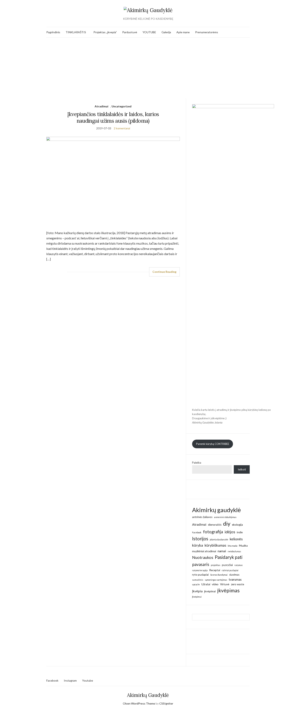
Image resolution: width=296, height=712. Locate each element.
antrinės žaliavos (202, 517)
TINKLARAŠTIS (76, 32)
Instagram (70, 680)
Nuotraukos (202, 557)
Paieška (196, 462)
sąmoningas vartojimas (216, 579)
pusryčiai (227, 565)
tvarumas (235, 579)
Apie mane (183, 32)
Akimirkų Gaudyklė (148, 695)
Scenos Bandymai (219, 574)
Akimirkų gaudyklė (216, 509)
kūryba (197, 545)
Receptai (214, 570)
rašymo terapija (200, 570)
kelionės (236, 539)
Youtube (87, 680)
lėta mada (232, 545)
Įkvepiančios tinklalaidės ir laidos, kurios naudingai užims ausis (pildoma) (113, 117)
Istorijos (200, 538)
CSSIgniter (166, 703)
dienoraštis (214, 524)
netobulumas (234, 551)
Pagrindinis (53, 32)
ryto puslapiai (200, 574)
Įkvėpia (197, 591)
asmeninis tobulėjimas (225, 517)
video (215, 584)
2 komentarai (122, 128)
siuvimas (234, 574)
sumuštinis (197, 579)
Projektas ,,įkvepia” (105, 32)
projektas (215, 565)
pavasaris (200, 564)
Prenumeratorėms (206, 32)
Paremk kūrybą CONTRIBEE (212, 443)
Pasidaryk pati (228, 557)
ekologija (237, 524)
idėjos (230, 531)
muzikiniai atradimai (204, 551)
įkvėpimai (210, 591)
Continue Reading (164, 271)
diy (226, 523)
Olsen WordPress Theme (139, 703)
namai (222, 551)
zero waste (237, 584)
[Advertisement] (148, 68)
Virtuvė (224, 584)
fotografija (213, 531)
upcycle (196, 584)
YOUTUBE (149, 32)
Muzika (243, 545)
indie (240, 532)
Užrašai (205, 584)
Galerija (166, 32)
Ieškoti (242, 469)
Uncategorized (121, 106)
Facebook (196, 532)
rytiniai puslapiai (230, 570)
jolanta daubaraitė (219, 539)
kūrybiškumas (215, 545)
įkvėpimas (228, 590)
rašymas (238, 565)
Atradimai (101, 106)
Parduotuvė (129, 32)
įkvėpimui (197, 596)
